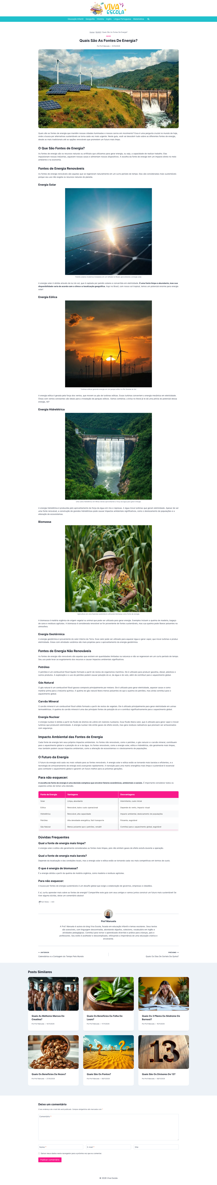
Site (136, 1147)
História (100, 19)
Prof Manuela (105, 46)
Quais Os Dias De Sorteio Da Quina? (162, 955)
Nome (42, 1147)
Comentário (45, 1116)
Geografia (90, 19)
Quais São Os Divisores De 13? (158, 1074)
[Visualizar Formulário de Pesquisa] (148, 19)
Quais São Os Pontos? (99, 1074)
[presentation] (53, 994)
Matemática (138, 19)
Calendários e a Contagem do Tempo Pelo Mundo (61, 955)
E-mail (90, 1147)
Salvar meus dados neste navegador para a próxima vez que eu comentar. (71, 1153)
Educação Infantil (75, 19)
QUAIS (108, 36)
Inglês (109, 19)
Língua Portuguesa (122, 19)
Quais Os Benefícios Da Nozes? (49, 1074)
